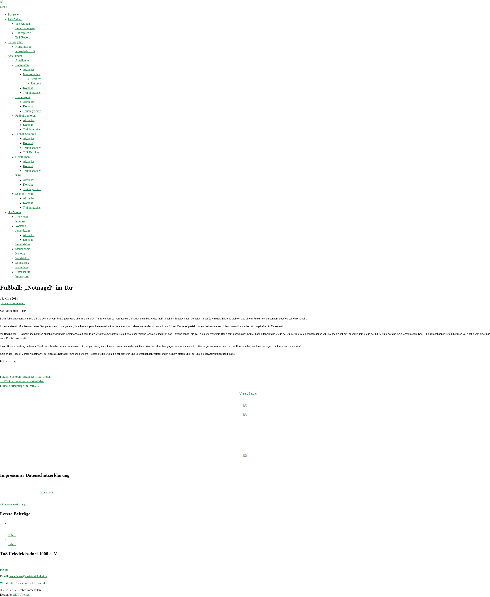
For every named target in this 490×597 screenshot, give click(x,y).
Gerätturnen (22, 157)
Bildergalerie (23, 32)
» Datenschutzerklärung (12, 504)
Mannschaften (31, 74)
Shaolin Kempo (24, 193)
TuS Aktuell (15, 19)
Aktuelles (28, 69)
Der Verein (14, 212)
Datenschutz (22, 272)
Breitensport (22, 97)
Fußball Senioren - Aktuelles (17, 376)
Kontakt (28, 88)
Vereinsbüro (22, 244)
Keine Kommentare (13, 303)
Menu (3, 6)
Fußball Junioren (25, 115)
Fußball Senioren (25, 134)
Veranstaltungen (25, 28)
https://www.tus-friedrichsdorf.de (28, 583)
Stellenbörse (22, 249)
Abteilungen (15, 55)
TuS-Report (22, 37)
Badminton (22, 65)
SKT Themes (21, 594)
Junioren (36, 83)
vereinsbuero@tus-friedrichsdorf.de (28, 576)
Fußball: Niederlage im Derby (20, 385)
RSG (18, 175)
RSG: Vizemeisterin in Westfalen (22, 381)
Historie (20, 253)
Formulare (21, 267)
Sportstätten (22, 258)
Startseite (13, 14)
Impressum (22, 276)
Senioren (36, 78)
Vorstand (20, 226)
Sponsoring (22, 262)
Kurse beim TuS (25, 51)
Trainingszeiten (32, 92)
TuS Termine (31, 152)
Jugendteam (22, 230)
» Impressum (47, 492)
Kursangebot (15, 42)
